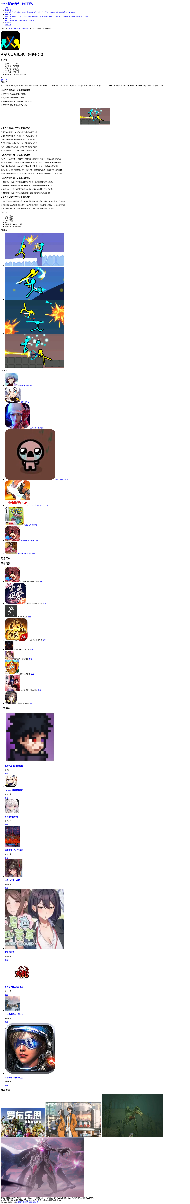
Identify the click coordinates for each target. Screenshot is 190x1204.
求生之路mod (19, 20)
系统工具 (38, 16)
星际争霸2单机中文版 (14, 1078)
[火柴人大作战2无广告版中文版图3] (34, 333)
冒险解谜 (58, 12)
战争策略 (52, 12)
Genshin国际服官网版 (14, 790)
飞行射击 (38, 12)
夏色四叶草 (9, 952)
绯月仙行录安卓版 (12, 880)
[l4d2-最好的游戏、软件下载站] (17, 3)
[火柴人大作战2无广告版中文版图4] (34, 367)
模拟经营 (25, 12)
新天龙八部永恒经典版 (14, 987)
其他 (6, 12)
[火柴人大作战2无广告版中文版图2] (34, 299)
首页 (6, 8)
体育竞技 (65, 12)
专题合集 (8, 22)
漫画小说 (8, 16)
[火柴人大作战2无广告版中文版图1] (34, 265)
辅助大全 (14, 16)
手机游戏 (8, 10)
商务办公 (45, 16)
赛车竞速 (31, 12)
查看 (41, 581)
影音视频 (65, 16)
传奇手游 (45, 12)
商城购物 (72, 16)
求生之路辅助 (29, 20)
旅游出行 (25, 16)
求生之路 (8, 18)
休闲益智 (18, 12)
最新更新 (8, 25)
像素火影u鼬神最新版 (14, 766)
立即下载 (4, 80)
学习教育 (85, 16)
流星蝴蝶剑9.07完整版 (14, 850)
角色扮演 (11, 12)
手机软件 (8, 14)
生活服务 (31, 16)
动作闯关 (72, 12)
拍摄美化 (52, 16)
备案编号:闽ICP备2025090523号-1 (27, 1202)
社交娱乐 (58, 16)
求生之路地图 (9, 20)
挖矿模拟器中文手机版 (14, 1014)
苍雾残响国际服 (11, 817)
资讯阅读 (79, 16)
